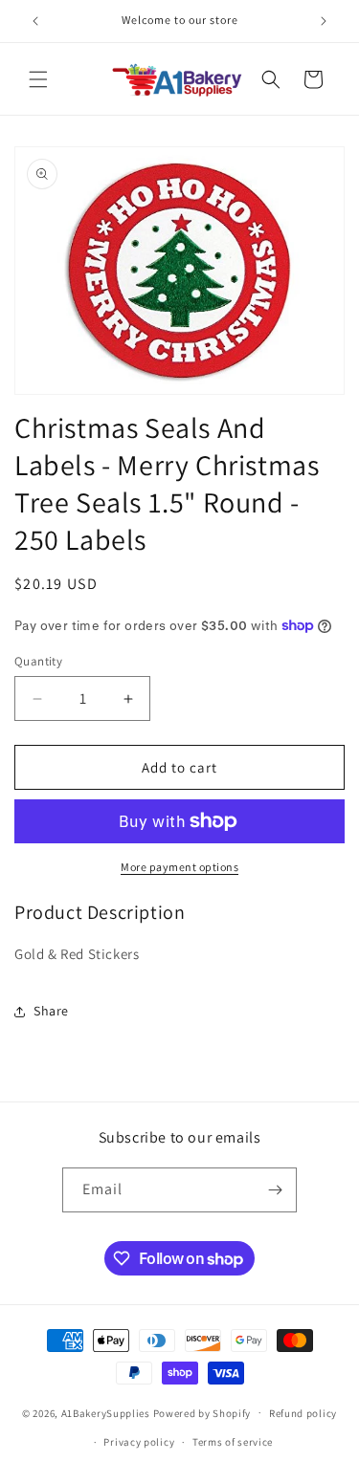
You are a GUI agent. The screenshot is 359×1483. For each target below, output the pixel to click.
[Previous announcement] (35, 21)
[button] (38, 79)
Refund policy (303, 1413)
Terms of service (232, 1442)
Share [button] (51, 1010)
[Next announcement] (324, 21)
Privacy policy (138, 1442)
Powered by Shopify (202, 1412)
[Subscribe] (275, 1189)
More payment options (179, 867)
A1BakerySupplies (105, 1412)
